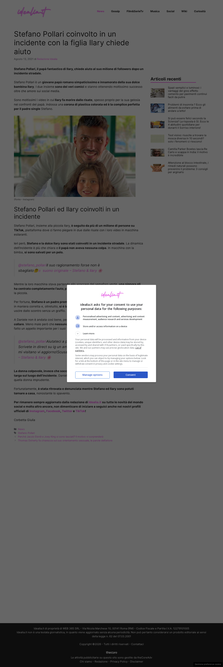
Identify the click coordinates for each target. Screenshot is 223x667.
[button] (111, 333)
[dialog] (111, 333)
